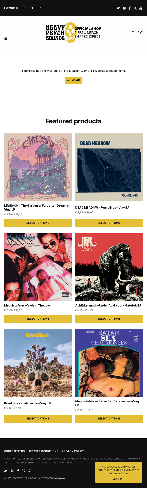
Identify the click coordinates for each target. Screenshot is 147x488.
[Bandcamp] (118, 8)
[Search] (134, 32)
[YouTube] (141, 8)
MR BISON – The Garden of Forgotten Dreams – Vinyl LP (37, 207)
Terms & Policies (120, 473)
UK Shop (35, 8)
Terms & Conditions (43, 451)
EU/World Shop (15, 8)
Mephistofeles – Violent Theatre (27, 305)
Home (75, 80)
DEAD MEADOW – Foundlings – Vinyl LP (102, 207)
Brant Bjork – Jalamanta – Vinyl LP (27, 403)
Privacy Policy (73, 451)
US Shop (50, 8)
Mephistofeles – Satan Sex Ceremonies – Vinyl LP (107, 403)
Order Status (14, 451)
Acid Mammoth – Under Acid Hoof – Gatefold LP (108, 305)
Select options (37, 222)
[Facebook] (130, 8)
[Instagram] (124, 8)
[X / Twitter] (135, 8)
